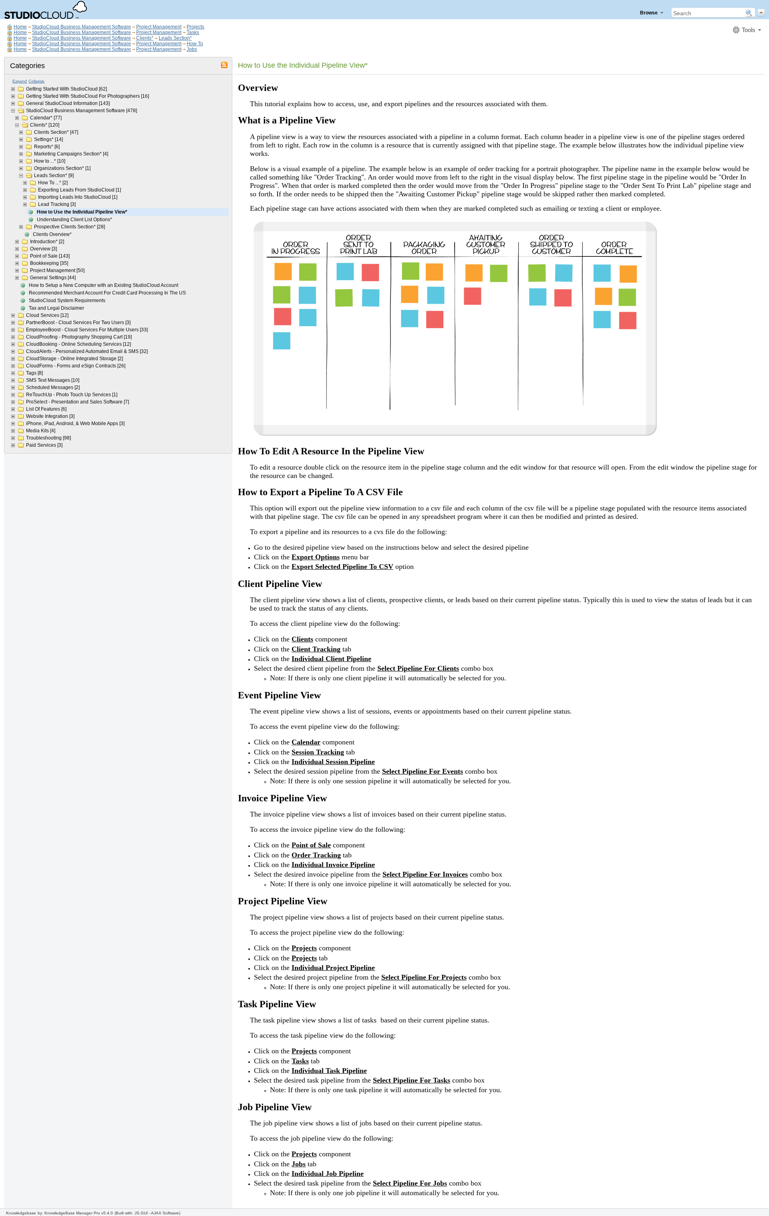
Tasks (193, 32)
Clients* (144, 38)
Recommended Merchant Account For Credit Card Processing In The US (107, 293)
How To (195, 43)
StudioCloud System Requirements (67, 300)
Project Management (158, 27)
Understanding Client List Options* (74, 219)
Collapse (36, 81)
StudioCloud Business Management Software (81, 27)
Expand (19, 81)
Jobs (192, 49)
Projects (195, 27)
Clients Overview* (52, 234)
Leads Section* (175, 38)
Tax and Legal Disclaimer (56, 308)
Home (20, 27)
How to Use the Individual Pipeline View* (82, 212)
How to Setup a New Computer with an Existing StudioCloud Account (103, 285)
